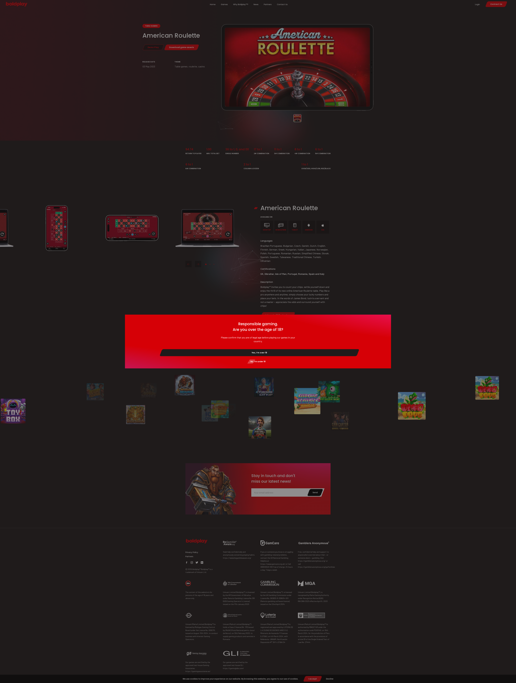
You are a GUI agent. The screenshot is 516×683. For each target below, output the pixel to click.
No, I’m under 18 (258, 361)
